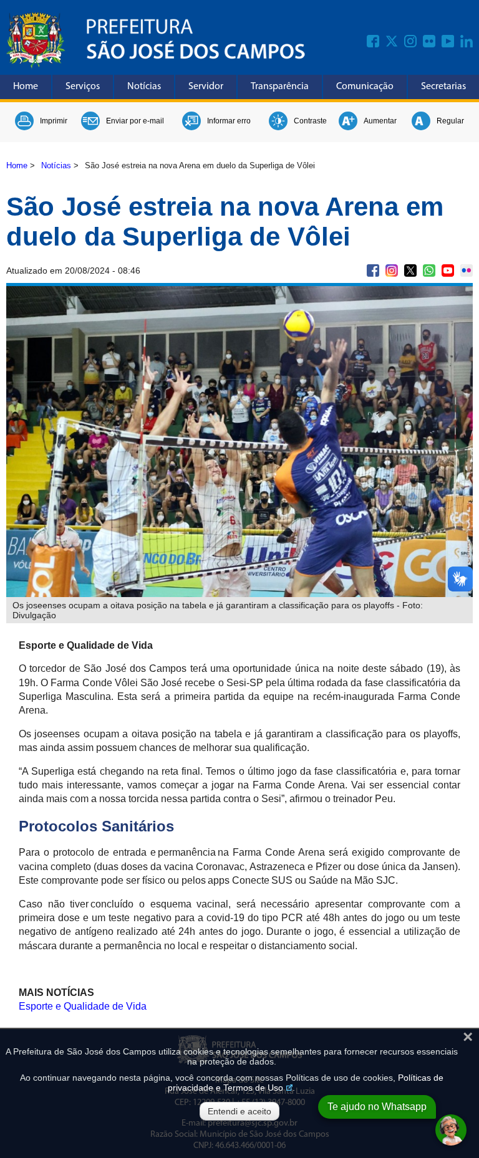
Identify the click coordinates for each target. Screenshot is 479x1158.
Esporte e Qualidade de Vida (83, 1006)
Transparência (280, 87)
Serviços (82, 87)
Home (25, 87)
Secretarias (443, 87)
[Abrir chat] (451, 1130)
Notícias (144, 87)
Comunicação (365, 87)
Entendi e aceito (239, 1111)
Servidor (205, 87)
